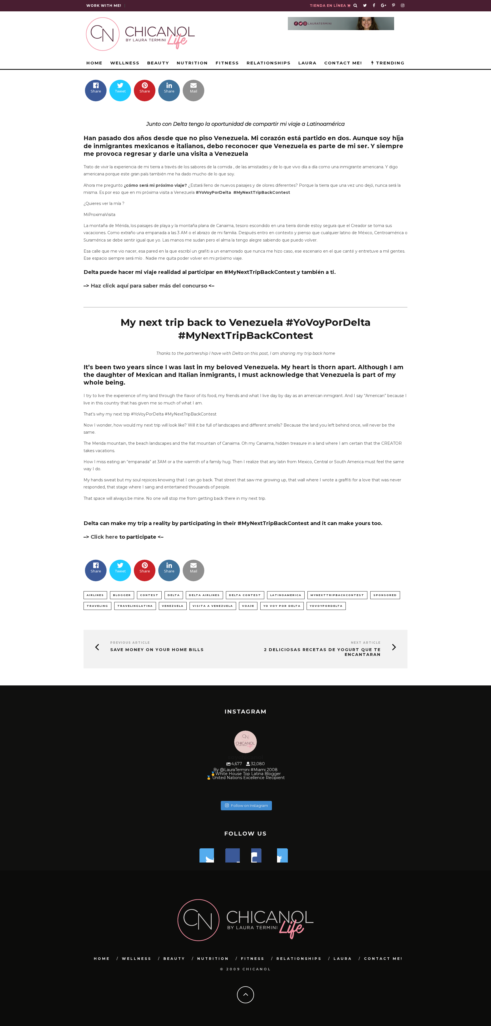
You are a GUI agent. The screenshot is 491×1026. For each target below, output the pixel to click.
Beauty (158, 63)
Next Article (366, 643)
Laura (307, 63)
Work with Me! (103, 5)
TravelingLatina (135, 605)
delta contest (245, 595)
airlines (95, 595)
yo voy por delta (282, 605)
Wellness (125, 63)
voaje (248, 605)
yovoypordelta (326, 605)
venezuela (173, 605)
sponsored (385, 595)
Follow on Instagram (249, 805)
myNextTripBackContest (337, 595)
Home (94, 63)
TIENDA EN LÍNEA (328, 5)
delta (174, 595)
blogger (122, 595)
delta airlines (204, 595)
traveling (97, 605)
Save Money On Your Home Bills (157, 649)
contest (149, 595)
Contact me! (343, 63)
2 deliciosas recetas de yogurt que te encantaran (322, 652)
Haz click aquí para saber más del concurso (148, 285)
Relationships (269, 63)
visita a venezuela (213, 605)
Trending (389, 63)
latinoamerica (285, 595)
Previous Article (130, 643)
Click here (104, 537)
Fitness (227, 63)
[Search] (355, 5)
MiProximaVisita (99, 214)
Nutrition (192, 63)
